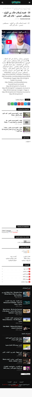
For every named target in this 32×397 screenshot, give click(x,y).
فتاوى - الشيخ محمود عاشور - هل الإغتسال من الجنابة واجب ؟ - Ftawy (13, 121)
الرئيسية (21, 382)
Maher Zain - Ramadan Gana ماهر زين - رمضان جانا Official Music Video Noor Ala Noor (12, 294)
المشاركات (25, 251)
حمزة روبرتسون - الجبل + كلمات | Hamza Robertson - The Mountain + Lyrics (12, 319)
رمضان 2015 (27, 258)
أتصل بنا (9, 382)
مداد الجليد (5, 384)
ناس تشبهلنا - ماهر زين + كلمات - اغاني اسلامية (12, 353)
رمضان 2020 (26, 279)
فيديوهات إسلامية (18, 8)
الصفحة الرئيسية (26, 8)
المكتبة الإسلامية (12, 260)
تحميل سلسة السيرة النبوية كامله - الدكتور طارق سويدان (13, 338)
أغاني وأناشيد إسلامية (11, 258)
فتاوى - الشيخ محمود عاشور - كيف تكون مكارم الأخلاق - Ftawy (12, 114)
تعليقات (25, 252)
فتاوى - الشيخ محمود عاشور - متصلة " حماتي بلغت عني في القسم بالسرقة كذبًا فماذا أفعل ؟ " (12, 129)
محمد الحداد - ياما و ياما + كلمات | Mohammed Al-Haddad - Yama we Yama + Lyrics (13, 302)
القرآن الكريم (27, 256)
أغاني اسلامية (26, 271)
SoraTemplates (14, 385)
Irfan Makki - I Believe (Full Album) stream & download (12, 327)
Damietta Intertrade (25, 19)
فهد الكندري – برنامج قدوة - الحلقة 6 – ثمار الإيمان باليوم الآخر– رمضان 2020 (12, 367)
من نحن (15, 382)
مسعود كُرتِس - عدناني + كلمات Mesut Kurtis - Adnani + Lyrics (12, 360)
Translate (15, 232)
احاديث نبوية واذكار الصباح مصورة (14, 345)
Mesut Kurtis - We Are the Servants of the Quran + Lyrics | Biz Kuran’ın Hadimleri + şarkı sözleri (12, 311)
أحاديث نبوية (13, 256)
